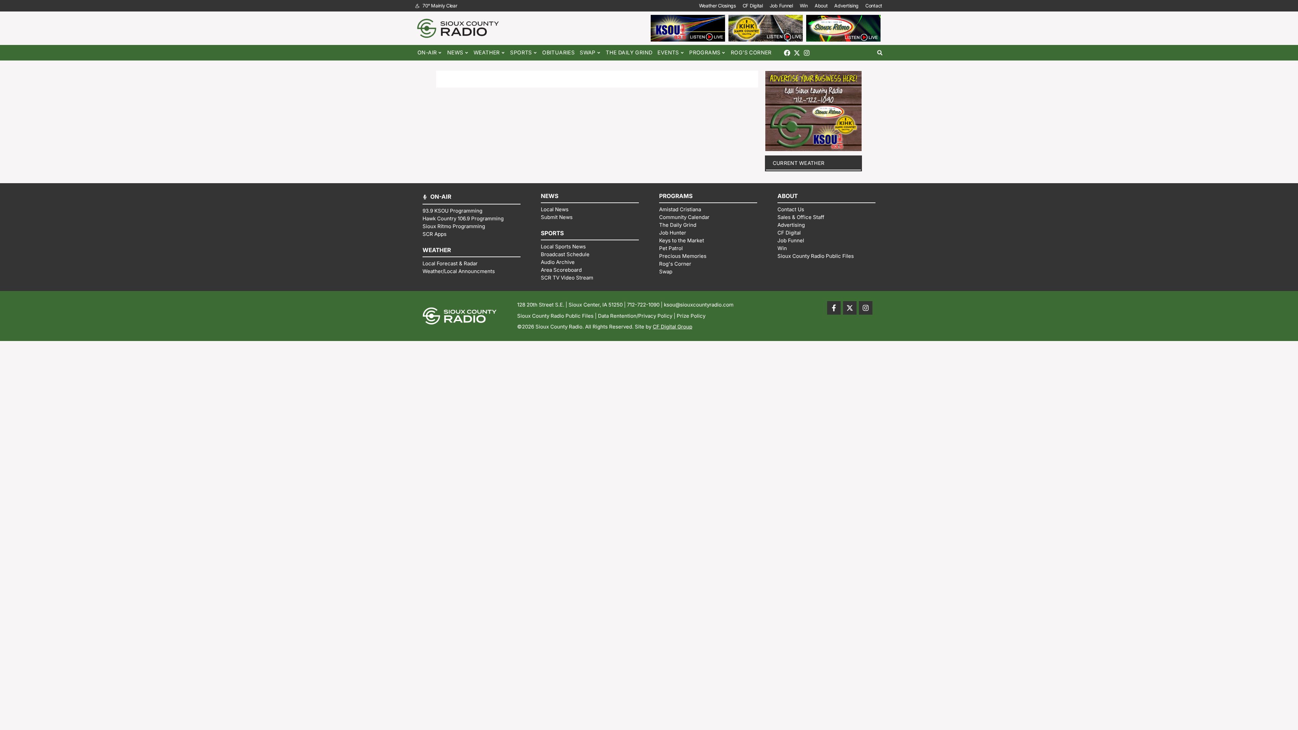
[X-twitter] (797, 53)
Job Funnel (781, 5)
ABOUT (787, 196)
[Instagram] (806, 53)
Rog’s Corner (751, 52)
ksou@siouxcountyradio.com (699, 304)
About (821, 5)
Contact (873, 5)
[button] (880, 53)
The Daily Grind (629, 52)
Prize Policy (691, 316)
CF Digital (753, 5)
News (455, 52)
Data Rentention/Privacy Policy (635, 316)
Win (804, 5)
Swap (588, 52)
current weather (799, 163)
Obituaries (558, 52)
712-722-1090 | (645, 304)
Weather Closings (717, 5)
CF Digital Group (672, 326)
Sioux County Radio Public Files (555, 316)
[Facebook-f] (834, 308)
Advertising (846, 5)
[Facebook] (787, 53)
